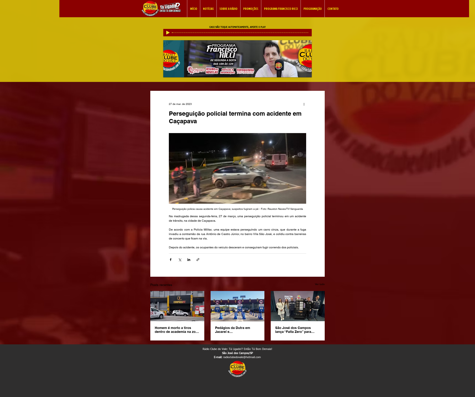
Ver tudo (320, 284)
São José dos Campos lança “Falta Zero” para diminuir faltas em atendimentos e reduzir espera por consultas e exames (293, 330)
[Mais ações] (304, 104)
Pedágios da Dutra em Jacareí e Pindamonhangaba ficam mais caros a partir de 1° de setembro (236, 330)
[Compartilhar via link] (198, 259)
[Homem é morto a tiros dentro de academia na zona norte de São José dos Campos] (177, 306)
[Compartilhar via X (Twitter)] (179, 259)
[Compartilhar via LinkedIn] (189, 259)
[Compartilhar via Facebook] (170, 259)
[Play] (168, 32)
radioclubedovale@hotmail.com (242, 357)
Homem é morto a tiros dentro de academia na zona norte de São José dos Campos (177, 330)
